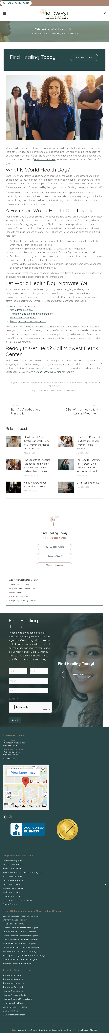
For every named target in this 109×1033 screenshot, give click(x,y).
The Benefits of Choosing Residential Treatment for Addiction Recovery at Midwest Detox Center (37, 465)
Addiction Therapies (39, 382)
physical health (56, 390)
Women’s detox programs (23, 306)
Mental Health (76, 382)
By (91, 382)
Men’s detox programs (21, 309)
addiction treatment (44, 159)
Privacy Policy (82, 1030)
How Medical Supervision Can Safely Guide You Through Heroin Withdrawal (89, 443)
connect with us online (49, 371)
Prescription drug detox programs (28, 321)
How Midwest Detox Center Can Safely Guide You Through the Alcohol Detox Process (37, 443)
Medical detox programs (23, 317)
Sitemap (93, 1030)
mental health (43, 390)
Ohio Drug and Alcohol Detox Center (56, 1030)
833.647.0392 (28, 371)
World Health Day (70, 390)
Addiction (24, 382)
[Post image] (13, 441)
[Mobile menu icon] (4, 13)
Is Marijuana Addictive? (88, 482)
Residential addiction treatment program (31, 313)
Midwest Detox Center (27, 1030)
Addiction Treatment (59, 382)
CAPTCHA (13, 699)
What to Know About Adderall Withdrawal (35, 484)
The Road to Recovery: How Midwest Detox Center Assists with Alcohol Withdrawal (88, 465)
